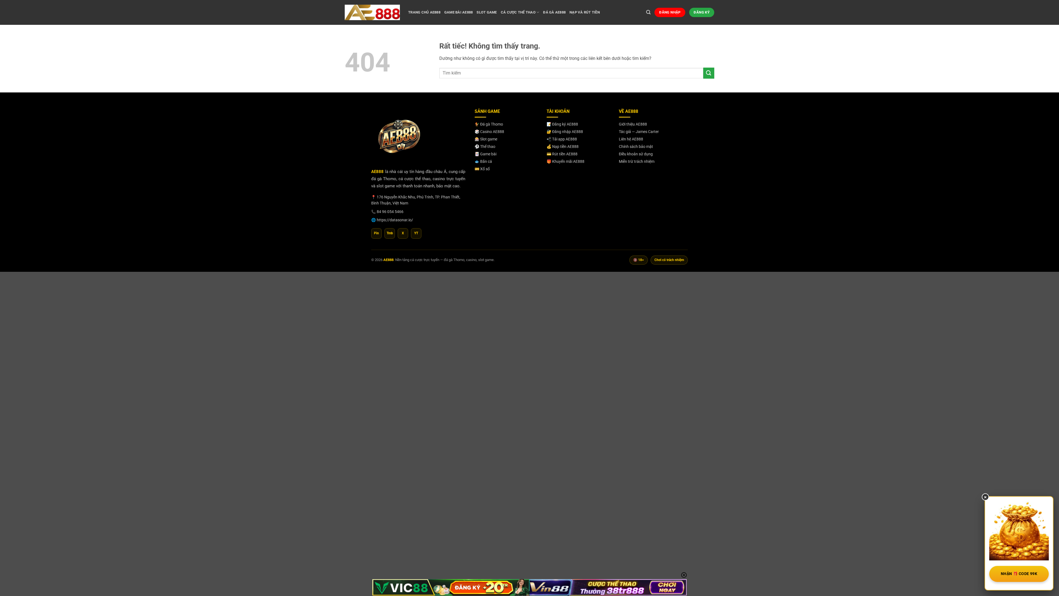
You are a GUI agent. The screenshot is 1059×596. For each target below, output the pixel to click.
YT (416, 233)
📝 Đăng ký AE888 (562, 124)
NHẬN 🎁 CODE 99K (1019, 573)
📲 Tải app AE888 (562, 139)
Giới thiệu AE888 (633, 124)
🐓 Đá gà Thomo (489, 124)
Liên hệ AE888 (631, 139)
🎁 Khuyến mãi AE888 (565, 161)
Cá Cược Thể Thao (518, 12)
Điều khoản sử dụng (636, 154)
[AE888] (372, 12)
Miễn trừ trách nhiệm (636, 161)
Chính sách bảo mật (636, 146)
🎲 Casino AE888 (489, 131)
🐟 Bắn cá (483, 161)
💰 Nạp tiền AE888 (563, 146)
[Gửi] (708, 73)
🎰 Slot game (486, 139)
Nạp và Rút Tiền (584, 12)
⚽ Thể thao (485, 146)
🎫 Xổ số (482, 169)
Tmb (390, 233)
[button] (648, 12)
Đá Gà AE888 (554, 12)
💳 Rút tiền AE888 (562, 154)
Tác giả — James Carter (639, 131)
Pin (376, 233)
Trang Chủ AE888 (424, 12)
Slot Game (487, 12)
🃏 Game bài (485, 154)
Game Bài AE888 (458, 12)
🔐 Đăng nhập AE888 (565, 131)
